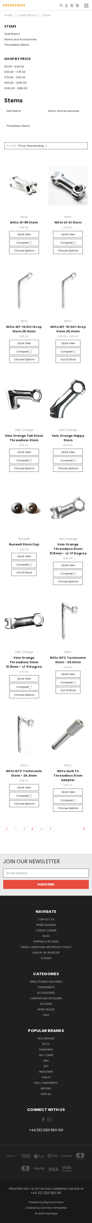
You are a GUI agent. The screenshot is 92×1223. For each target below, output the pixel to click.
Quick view (24, 234)
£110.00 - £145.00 (15, 83)
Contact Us (46, 919)
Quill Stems (12, 34)
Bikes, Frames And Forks (46, 981)
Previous (6, 1218)
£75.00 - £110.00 (14, 77)
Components (46, 987)
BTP (46, 1066)
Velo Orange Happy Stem (68, 438)
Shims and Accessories (20, 39)
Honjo (46, 1077)
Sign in (37, 952)
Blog (46, 936)
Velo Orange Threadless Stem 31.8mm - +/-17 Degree (68, 548)
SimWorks (46, 1049)
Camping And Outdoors (46, 998)
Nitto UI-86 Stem (24, 222)
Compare (22, 242)
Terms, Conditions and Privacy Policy (46, 947)
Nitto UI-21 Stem (68, 222)
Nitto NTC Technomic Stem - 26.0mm (68, 660)
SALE (46, 1015)
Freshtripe (46, 1072)
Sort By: (12, 146)
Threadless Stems (16, 45)
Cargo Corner (46, 930)
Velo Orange (46, 1038)
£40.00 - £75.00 (14, 72)
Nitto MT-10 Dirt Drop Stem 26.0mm (24, 329)
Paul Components (46, 1083)
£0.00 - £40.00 (14, 66)
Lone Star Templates (53, 1208)
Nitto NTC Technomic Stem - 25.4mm (24, 773)
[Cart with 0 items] (77, 5)
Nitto (46, 1044)
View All (46, 1094)
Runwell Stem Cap (24, 544)
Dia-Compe (46, 1055)
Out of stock (68, 359)
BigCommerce (53, 1202)
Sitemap (46, 958)
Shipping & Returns (46, 941)
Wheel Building (46, 925)
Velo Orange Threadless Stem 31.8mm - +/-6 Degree (24, 662)
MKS (46, 1060)
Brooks (46, 1088)
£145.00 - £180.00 (15, 88)
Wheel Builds (46, 1009)
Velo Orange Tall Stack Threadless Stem (24, 438)
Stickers (46, 1004)
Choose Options (24, 250)
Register (53, 952)
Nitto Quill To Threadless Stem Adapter (67, 775)
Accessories (46, 993)
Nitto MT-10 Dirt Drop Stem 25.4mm (68, 329)
